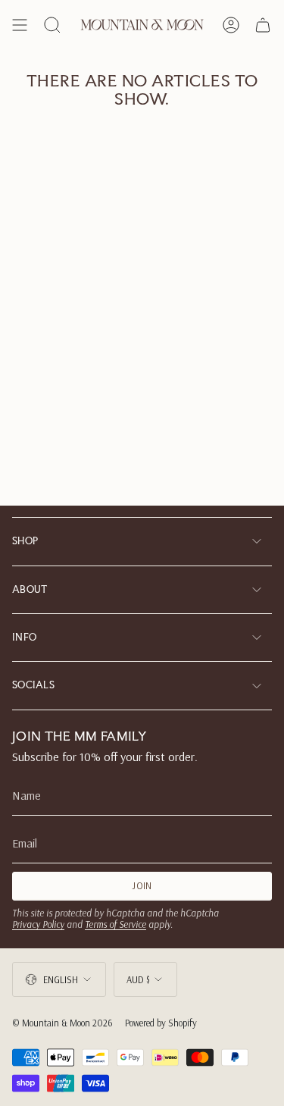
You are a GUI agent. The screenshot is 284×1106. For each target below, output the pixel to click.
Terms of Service (115, 924)
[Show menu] (20, 25)
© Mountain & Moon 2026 (62, 1023)
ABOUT (30, 589)
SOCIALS (33, 685)
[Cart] (263, 25)
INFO (24, 637)
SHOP (25, 541)
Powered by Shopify (161, 1023)
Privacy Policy (38, 924)
